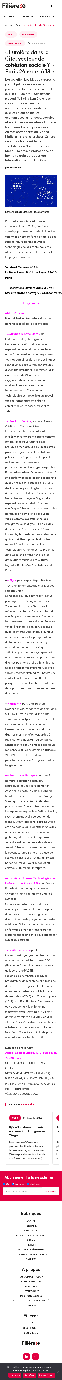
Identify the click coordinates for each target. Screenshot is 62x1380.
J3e (31, 1323)
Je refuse (29, 1375)
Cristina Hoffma (15, 426)
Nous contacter (31, 1281)
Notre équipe (31, 1291)
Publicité (31, 1286)
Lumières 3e (15, 43)
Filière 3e (15, 167)
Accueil (9, 16)
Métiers (31, 1244)
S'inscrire (50, 1191)
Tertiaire (27, 16)
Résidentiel (47, 16)
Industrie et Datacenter (31, 1235)
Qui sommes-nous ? (31, 1276)
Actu (18, 25)
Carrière (31, 1259)
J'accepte (15, 1375)
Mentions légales (31, 1296)
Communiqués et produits (31, 1254)
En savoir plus (46, 1375)
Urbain (31, 1240)
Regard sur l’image (22, 775)
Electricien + (31, 1328)
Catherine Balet (15, 339)
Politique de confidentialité (31, 1300)
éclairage (28, 34)
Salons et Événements (31, 1249)
